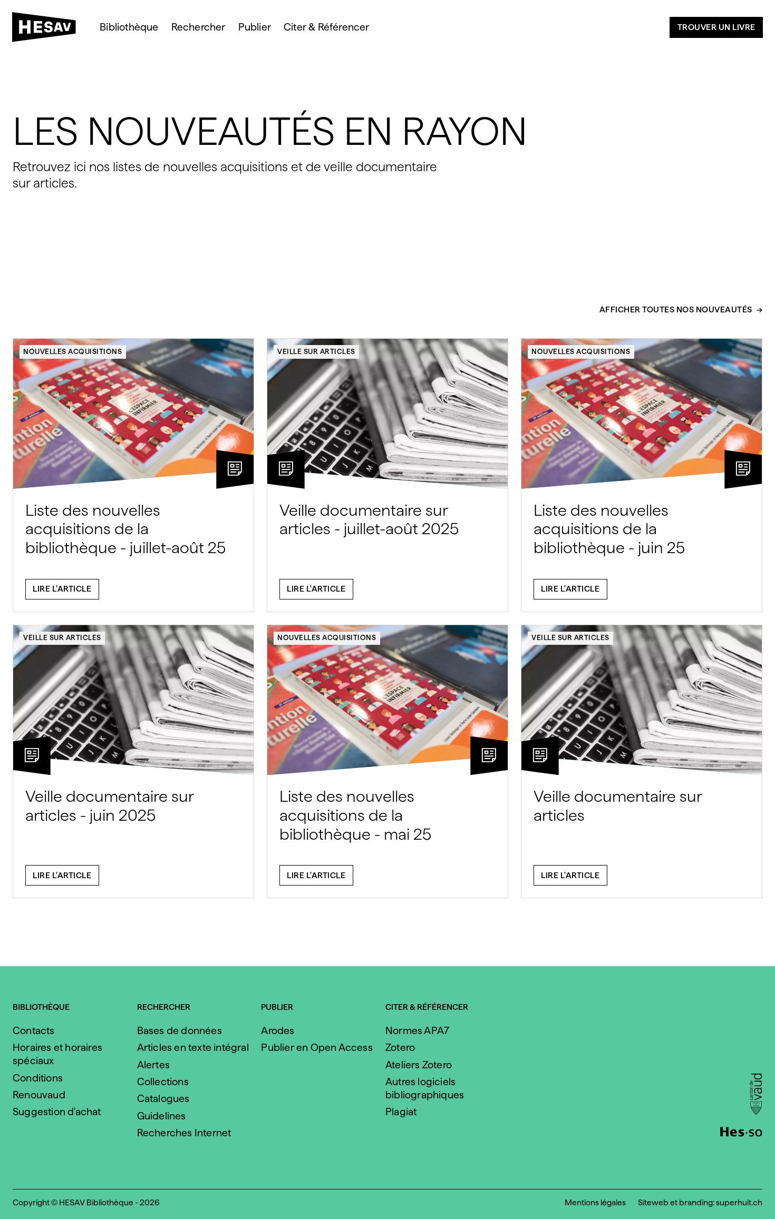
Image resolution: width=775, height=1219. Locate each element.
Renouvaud (39, 1095)
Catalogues (163, 1099)
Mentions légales (595, 1202)
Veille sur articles (316, 351)
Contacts (34, 1031)
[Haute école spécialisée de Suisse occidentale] (741, 1130)
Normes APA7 (417, 1031)
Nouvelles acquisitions (72, 351)
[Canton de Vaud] (755, 1095)
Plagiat (400, 1112)
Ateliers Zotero (418, 1065)
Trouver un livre (716, 27)
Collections (163, 1082)
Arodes (277, 1031)
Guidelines (161, 1116)
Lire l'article (62, 589)
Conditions (38, 1078)
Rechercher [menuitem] (198, 27)
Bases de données (179, 1031)
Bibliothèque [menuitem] (129, 27)
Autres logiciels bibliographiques (424, 1088)
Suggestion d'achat (57, 1112)
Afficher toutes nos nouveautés (675, 310)
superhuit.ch (739, 1202)
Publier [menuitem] (254, 27)
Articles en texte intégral (193, 1047)
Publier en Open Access (316, 1047)
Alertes (153, 1065)
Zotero (400, 1047)
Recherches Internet (184, 1133)
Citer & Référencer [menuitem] (327, 27)
